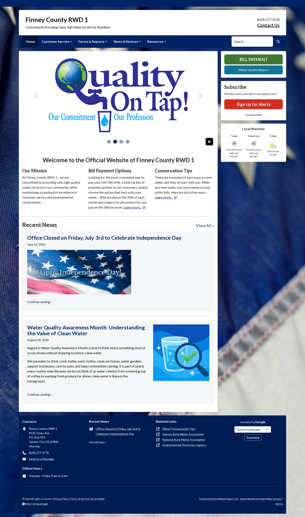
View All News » (97, 442)
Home (30, 41)
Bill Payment (254, 59)
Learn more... (132, 207)
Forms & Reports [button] (91, 41)
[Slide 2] (121, 142)
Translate (253, 437)
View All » (205, 225)
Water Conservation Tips (178, 429)
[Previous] (36, 95)
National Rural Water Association (183, 439)
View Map (34, 446)
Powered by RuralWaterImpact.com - (241, 498)
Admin (279, 503)
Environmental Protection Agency (184, 445)
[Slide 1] (115, 142)
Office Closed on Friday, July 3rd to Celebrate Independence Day (118, 431)
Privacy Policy (61, 498)
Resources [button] (155, 41)
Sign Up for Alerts (253, 104)
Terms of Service (80, 498)
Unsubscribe (253, 115)
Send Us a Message (41, 459)
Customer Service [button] (55, 41)
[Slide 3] (127, 142)
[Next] (199, 95)
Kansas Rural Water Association (183, 434)
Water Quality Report (253, 70)
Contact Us (268, 25)
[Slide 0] (109, 142)
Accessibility (98, 498)
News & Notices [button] (126, 41)
